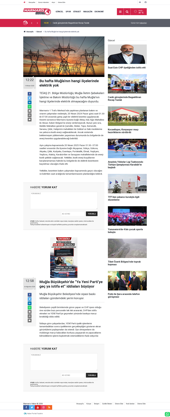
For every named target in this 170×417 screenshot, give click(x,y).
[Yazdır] (29, 115)
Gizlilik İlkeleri (107, 404)
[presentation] (31, 23)
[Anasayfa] (24, 2)
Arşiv (53, 2)
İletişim (96, 404)
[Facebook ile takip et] (26, 407)
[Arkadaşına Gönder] (29, 111)
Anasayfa (80, 404)
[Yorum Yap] (29, 119)
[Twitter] (29, 98)
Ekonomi (99, 11)
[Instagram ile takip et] (43, 407)
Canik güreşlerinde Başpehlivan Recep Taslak (71, 23)
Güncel (59, 11)
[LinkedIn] (29, 102)
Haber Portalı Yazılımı (35, 413)
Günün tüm (139, 23)
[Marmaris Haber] (37, 11)
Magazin (87, 11)
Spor (68, 11)
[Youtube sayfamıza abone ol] (38, 407)
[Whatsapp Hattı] (167, 414)
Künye (89, 404)
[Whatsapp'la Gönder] (29, 106)
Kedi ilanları (130, 404)
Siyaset (77, 11)
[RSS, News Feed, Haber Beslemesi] (49, 407)
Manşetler (32, 2)
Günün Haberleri (43, 2)
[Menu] (120, 12)
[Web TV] (140, 2)
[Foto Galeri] (145, 2)
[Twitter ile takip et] (32, 407)
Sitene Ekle (61, 2)
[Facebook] (29, 94)
